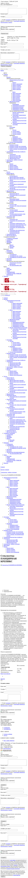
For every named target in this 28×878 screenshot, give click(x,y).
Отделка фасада (14, 176)
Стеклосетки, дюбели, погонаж (15, 159)
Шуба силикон (16, 94)
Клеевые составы (14, 145)
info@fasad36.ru (7, 748)
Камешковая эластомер (18, 109)
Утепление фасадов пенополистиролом (14, 232)
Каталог (9, 77)
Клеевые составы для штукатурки (18, 147)
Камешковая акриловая (18, 105)
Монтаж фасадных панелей (17, 177)
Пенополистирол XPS (15, 157)
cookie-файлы (12, 860)
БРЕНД (11, 245)
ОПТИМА (9, 242)
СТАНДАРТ (10, 239)
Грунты (14, 130)
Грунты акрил (16, 131)
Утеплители (13, 154)
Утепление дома (11, 216)
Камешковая (16, 104)
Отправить (3, 716)
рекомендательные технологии (13, 868)
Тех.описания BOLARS (16, 265)
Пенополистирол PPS (15, 155)
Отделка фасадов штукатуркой (17, 189)
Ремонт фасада (10, 173)
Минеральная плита (15, 158)
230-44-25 (5, 295)
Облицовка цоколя (14, 199)
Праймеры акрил (17, 138)
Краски (11, 163)
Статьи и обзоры (8, 734)
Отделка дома (13, 204)
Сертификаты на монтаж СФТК (18, 257)
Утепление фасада (11, 234)
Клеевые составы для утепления (18, 146)
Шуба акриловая (17, 93)
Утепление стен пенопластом (17, 230)
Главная (6, 74)
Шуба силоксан (16, 96)
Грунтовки (12, 127)
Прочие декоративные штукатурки (18, 113)
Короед (14, 82)
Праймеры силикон (17, 139)
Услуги (8, 172)
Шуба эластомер (17, 100)
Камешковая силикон (18, 108)
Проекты (6, 276)
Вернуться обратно (5, 673)
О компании (10, 251)
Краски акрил (13, 165)
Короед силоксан (17, 86)
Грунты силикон (17, 132)
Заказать (3, 678)
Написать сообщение (6, 66)
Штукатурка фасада (12, 235)
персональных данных (5, 866)
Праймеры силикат (17, 140)
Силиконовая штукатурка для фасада (16, 151)
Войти (2, 70)
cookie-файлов (16, 875)
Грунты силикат (17, 134)
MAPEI (11, 247)
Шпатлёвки (9, 161)
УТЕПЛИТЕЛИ (11, 272)
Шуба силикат (16, 97)
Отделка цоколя (14, 210)
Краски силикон (14, 166)
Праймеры (15, 136)
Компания (9, 250)
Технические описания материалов (15, 263)
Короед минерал (17, 89)
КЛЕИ (8, 270)
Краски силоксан (14, 168)
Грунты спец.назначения (16, 142)
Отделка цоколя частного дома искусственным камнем (17, 214)
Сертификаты (13, 254)
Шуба (14, 92)
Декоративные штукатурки (16, 80)
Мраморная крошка (14, 101)
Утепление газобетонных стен (17, 223)
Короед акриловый (17, 84)
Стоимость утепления (12, 238)
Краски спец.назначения (16, 169)
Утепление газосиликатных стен (18, 224)
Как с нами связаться (9, 740)
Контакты (9, 260)
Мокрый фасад (10, 191)
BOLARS (12, 246)
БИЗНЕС (9, 241)
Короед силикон (17, 85)
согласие (8, 19)
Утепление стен (14, 219)
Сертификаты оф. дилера (16, 256)
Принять (3, 876)
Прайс (8, 268)
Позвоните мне (4, 33)
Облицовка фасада (14, 193)
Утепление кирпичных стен (17, 226)
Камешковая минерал (18, 107)
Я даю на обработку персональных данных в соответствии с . (13, 21)
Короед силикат (17, 88)
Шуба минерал (16, 98)
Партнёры (9, 258)
